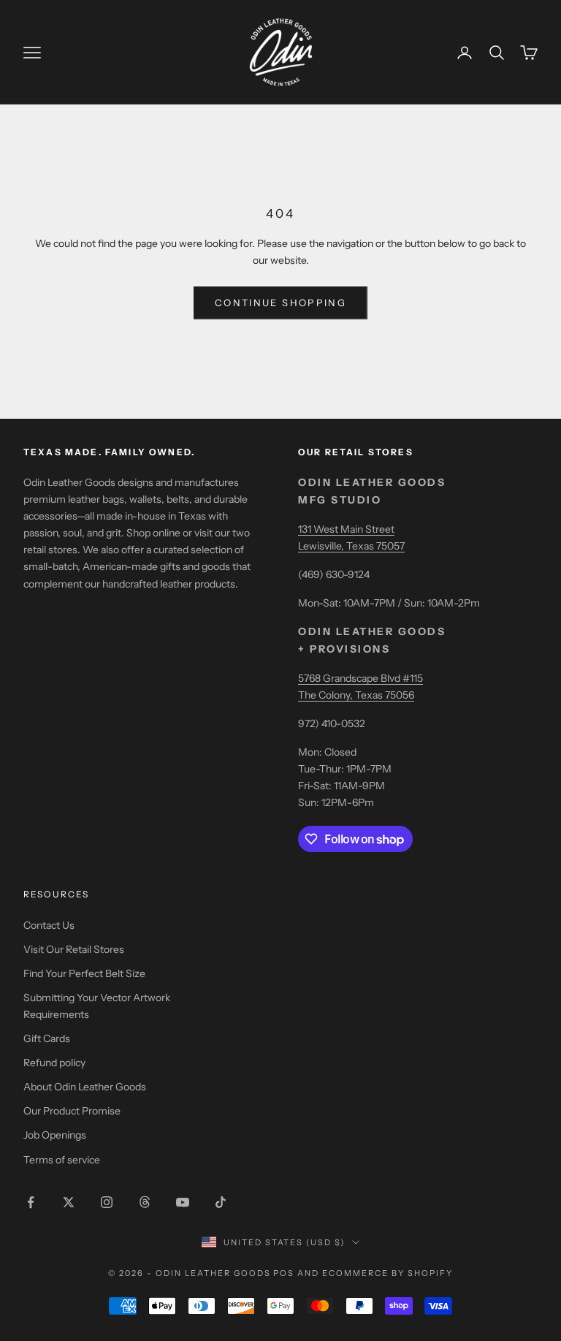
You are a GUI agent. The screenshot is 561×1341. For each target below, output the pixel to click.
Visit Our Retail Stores (73, 949)
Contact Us (49, 925)
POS (283, 1273)
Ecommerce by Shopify (387, 1273)
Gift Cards (46, 1038)
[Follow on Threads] (144, 1202)
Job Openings (54, 1134)
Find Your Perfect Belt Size (84, 973)
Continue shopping (280, 302)
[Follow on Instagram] (106, 1202)
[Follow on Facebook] (30, 1202)
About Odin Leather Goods (84, 1086)
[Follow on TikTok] (220, 1202)
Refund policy (54, 1062)
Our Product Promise (72, 1110)
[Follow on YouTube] (182, 1202)
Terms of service (61, 1159)
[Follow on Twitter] (68, 1202)
